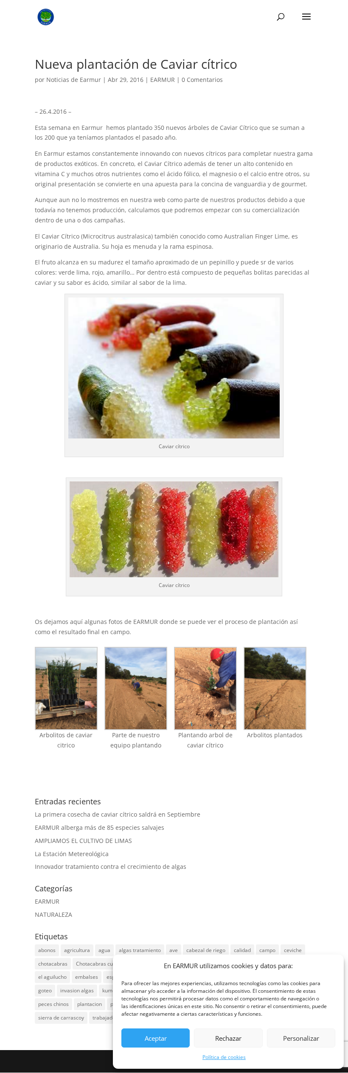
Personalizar (301, 1038)
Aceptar (156, 1038)
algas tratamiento (140, 950)
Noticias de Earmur (73, 80)
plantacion (89, 1004)
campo (267, 950)
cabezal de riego (205, 950)
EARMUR (162, 80)
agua (104, 950)
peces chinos (53, 1004)
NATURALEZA (53, 914)
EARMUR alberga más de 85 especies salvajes (99, 827)
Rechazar (228, 1038)
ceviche (293, 950)
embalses (86, 976)
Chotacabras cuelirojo (102, 963)
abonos (47, 950)
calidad (242, 950)
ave (173, 950)
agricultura (77, 950)
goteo (45, 990)
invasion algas (77, 990)
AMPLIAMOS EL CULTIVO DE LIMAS (83, 841)
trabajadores (108, 1017)
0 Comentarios (202, 80)
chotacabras (52, 963)
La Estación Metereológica (72, 854)
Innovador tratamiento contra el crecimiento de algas (110, 866)
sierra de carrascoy (61, 1017)
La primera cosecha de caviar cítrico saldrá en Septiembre (117, 814)
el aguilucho (52, 976)
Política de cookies (224, 1057)
